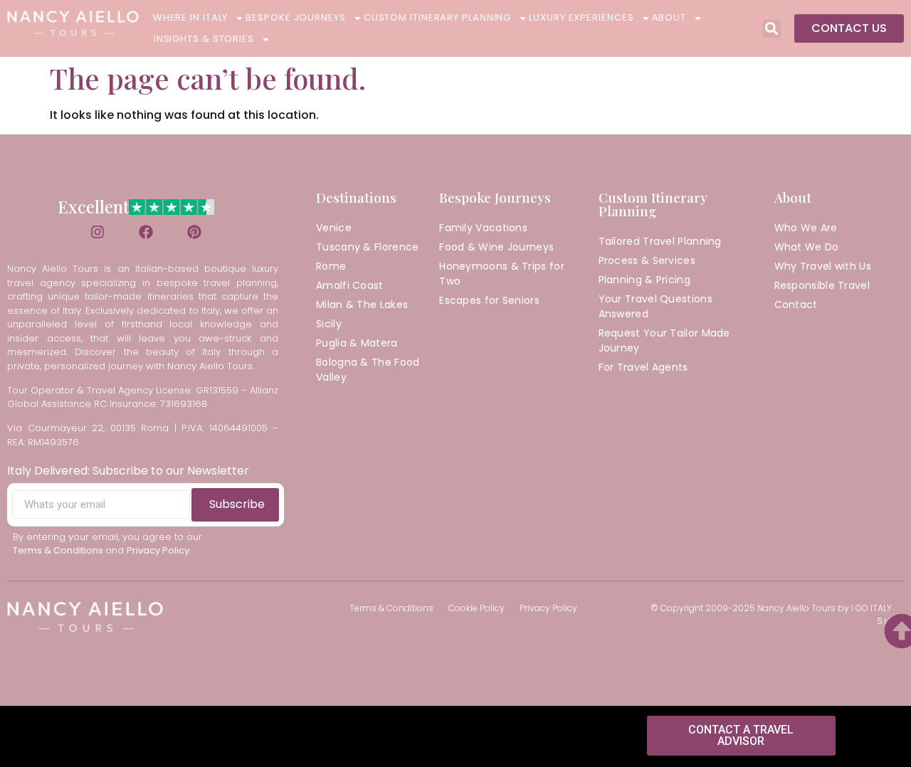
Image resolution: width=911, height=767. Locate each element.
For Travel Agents (643, 367)
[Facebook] (146, 232)
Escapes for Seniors (489, 300)
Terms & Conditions (391, 608)
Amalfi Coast (350, 285)
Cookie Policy (476, 608)
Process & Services (647, 260)
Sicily (329, 324)
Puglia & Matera (357, 343)
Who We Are (806, 228)
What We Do (806, 247)
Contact (796, 304)
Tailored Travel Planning (660, 241)
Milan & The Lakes (362, 304)
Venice (334, 228)
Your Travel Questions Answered (655, 306)
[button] (772, 29)
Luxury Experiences (581, 17)
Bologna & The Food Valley (367, 369)
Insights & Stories (204, 39)
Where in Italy (190, 17)
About (669, 17)
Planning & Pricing (644, 280)
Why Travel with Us (822, 266)
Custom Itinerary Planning (438, 17)
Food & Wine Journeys (496, 247)
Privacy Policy (548, 608)
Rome (331, 266)
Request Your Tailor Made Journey (664, 340)
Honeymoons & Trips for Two (501, 273)
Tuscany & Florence (367, 247)
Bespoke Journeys (295, 17)
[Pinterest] (194, 232)
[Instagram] (97, 232)
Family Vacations (483, 228)
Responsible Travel (822, 285)
